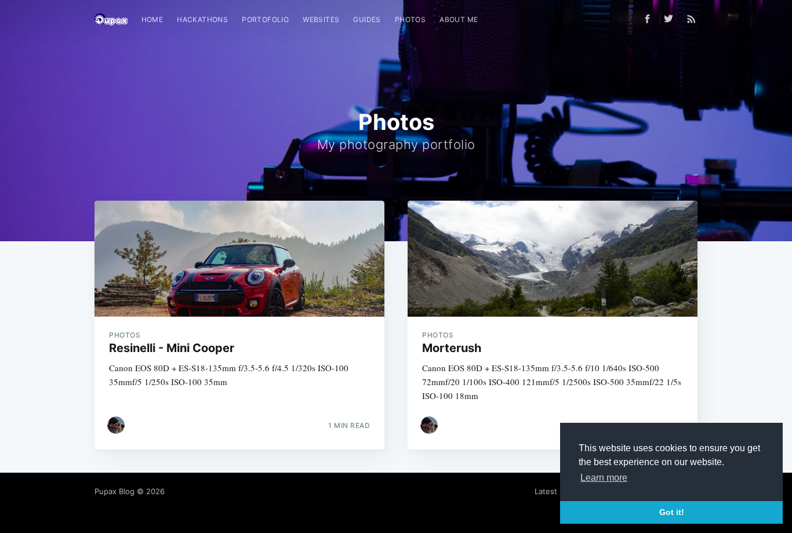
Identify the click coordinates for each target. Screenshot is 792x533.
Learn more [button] (603, 478)
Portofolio (265, 19)
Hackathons (202, 19)
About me (458, 19)
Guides (366, 19)
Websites (321, 19)
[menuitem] (152, 19)
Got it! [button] (671, 512)
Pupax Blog (115, 491)
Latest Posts (557, 491)
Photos (410, 19)
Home (152, 19)
